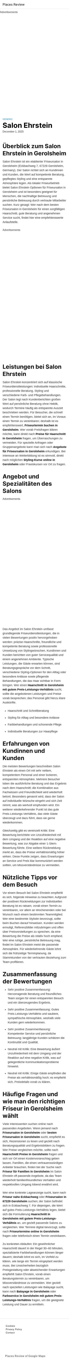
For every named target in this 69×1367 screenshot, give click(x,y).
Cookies (10, 1326)
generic (8, 119)
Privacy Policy (14, 1329)
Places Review (14, 4)
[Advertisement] (34, 62)
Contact (10, 1332)
